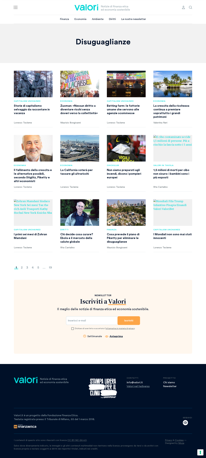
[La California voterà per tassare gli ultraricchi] (79, 148)
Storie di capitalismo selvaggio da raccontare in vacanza (32, 109)
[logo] (102, 7)
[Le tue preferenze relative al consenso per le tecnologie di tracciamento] (200, 452)
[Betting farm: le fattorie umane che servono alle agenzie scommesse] (126, 84)
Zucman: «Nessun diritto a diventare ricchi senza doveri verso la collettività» (79, 109)
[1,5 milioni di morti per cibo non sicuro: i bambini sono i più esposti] (172, 148)
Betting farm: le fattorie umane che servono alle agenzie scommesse (123, 109)
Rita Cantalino (160, 187)
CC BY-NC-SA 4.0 (77, 440)
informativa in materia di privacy (120, 328)
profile (183, 7)
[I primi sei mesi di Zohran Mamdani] (33, 212)
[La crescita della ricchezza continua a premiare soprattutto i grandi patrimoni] (172, 84)
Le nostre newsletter (133, 19)
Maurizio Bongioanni (70, 123)
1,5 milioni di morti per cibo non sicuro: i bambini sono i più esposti (171, 174)
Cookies (179, 440)
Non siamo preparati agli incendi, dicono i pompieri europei (124, 174)
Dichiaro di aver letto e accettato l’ (105, 328)
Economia (80, 19)
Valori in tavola (163, 165)
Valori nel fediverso (138, 386)
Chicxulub (113, 165)
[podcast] (185, 422)
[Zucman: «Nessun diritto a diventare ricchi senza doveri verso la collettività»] (79, 84)
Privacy (168, 440)
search (190, 7)
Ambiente (97, 19)
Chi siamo (169, 382)
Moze (181, 443)
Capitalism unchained (27, 101)
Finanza (64, 19)
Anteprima (116, 336)
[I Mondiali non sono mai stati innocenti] (172, 212)
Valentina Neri (160, 123)
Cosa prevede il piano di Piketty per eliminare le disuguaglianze (123, 238)
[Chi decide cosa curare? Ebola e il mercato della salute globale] (79, 212)
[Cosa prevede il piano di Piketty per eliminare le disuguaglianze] (126, 212)
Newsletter (170, 386)
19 (50, 267)
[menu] (15, 7)
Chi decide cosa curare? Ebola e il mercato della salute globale (76, 238)
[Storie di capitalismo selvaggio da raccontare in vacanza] (33, 84)
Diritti (112, 19)
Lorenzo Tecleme (23, 123)
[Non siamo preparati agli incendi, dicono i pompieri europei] (126, 148)
